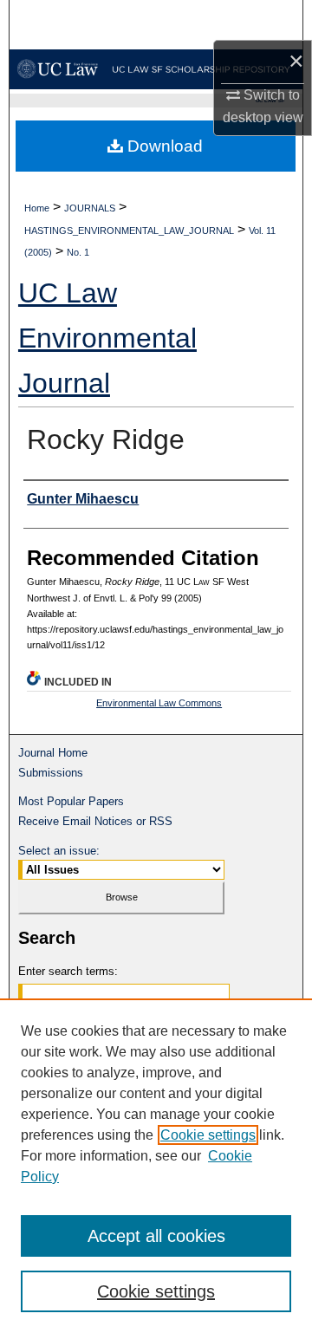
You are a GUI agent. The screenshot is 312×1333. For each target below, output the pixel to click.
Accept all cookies (156, 1235)
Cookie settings (208, 1135)
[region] (156, 1165)
